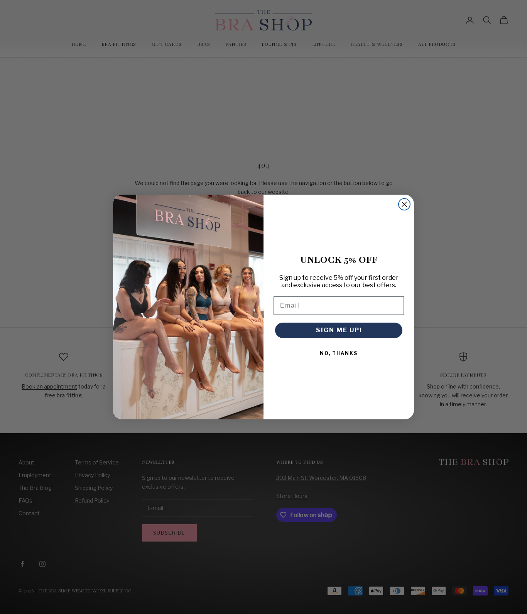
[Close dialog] (404, 204)
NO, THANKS (339, 353)
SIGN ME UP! (339, 330)
